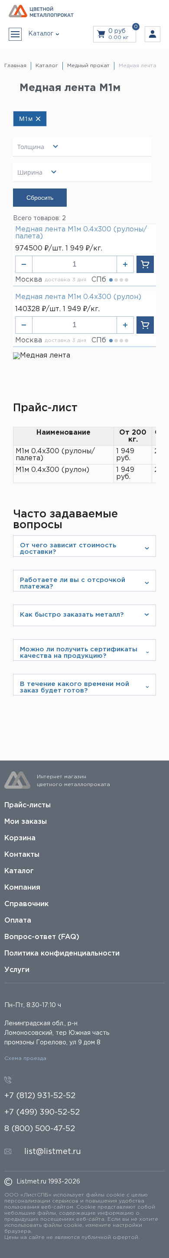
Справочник (26, 904)
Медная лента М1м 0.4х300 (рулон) (78, 297)
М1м (25, 118)
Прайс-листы (27, 805)
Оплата (17, 920)
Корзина (20, 838)
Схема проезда (25, 1058)
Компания (22, 887)
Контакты (21, 855)
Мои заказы (25, 822)
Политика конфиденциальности (62, 953)
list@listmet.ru (52, 1151)
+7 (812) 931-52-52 (39, 1095)
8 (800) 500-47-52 (39, 1128)
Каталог (19, 871)
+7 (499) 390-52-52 (42, 1112)
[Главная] (41, 11)
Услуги (16, 970)
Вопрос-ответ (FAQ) (41, 937)
